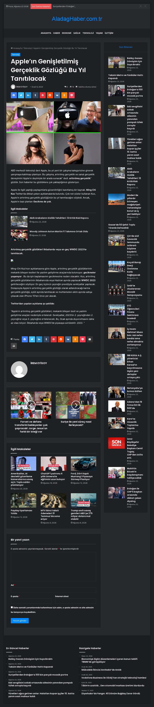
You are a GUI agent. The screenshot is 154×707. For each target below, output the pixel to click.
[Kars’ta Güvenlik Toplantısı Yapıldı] (116, 423)
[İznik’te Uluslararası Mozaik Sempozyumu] (116, 289)
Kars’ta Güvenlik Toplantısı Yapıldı (132, 423)
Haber (56, 33)
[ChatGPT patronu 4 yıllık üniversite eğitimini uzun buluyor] (53, 463)
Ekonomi (66, 33)
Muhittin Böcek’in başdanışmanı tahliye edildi (135, 473)
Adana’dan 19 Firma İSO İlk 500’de (134, 405)
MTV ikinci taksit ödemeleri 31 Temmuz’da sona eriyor (50, 515)
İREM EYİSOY (22, 87)
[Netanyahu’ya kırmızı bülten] (116, 392)
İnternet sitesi (62, 596)
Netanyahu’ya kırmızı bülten (135, 390)
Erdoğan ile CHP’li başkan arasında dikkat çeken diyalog (134, 495)
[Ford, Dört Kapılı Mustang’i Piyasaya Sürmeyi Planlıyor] (83, 463)
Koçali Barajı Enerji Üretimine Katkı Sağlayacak (134, 268)
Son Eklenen (125, 47)
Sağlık (76, 33)
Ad (13, 585)
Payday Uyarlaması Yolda (21, 512)
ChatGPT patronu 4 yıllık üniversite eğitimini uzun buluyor (53, 476)
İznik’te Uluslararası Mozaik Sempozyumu (134, 290)
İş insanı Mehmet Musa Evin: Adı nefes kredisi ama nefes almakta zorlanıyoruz (135, 336)
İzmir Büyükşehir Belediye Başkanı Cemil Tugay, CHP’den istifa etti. (135, 448)
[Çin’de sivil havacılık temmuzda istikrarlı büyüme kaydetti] (116, 240)
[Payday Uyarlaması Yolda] (23, 500)
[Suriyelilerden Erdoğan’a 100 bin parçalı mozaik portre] (116, 90)
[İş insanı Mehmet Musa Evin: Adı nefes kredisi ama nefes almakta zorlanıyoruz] (116, 333)
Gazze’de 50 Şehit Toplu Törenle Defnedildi (121, 226)
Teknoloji (88, 33)
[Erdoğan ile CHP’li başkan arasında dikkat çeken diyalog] (116, 492)
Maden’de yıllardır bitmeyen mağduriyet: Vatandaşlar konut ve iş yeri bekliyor (134, 205)
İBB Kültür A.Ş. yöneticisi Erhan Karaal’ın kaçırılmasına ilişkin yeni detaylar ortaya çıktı (134, 366)
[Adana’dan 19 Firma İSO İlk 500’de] (116, 406)
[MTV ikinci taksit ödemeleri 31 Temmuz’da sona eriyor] (53, 500)
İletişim (109, 33)
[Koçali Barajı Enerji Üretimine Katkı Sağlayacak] (116, 266)
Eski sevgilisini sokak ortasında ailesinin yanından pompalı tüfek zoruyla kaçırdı (135, 117)
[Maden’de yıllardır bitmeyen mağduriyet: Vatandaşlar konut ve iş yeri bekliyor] (116, 199)
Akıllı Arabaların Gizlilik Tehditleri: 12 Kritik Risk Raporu (59, 217)
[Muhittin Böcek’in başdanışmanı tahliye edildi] (116, 472)
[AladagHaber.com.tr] (77, 19)
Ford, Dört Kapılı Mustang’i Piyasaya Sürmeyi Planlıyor (81, 476)
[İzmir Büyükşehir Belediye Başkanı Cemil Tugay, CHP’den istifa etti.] (116, 443)
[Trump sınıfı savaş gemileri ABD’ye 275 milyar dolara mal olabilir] (83, 500)
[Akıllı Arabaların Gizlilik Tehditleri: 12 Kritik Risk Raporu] (19, 221)
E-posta (15, 596)
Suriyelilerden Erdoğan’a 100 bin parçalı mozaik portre (78, 6)
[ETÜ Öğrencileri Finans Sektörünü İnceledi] (116, 309)
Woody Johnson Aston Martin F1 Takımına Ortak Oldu (59, 231)
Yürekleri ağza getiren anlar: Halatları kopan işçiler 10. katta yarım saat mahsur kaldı (135, 149)
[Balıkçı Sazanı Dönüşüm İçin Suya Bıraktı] (116, 62)
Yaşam (99, 33)
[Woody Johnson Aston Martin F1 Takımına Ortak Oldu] (19, 235)
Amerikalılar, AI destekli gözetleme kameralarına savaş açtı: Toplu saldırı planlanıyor (22, 479)
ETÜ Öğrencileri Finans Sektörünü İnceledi (133, 312)
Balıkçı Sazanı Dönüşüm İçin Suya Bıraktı (134, 61)
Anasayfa (46, 33)
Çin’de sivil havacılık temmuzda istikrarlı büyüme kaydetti (133, 243)
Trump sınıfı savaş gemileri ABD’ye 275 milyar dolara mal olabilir (81, 515)
